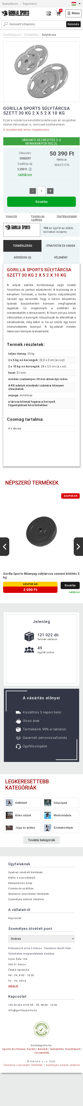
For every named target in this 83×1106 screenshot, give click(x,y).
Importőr (11, 216)
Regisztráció (30, 3)
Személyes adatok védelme (26, 899)
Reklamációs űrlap (20, 883)
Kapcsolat (14, 918)
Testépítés (31, 34)
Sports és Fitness (13, 1049)
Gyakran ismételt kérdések (25, 872)
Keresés (73, 24)
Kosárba (41, 202)
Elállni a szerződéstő (21, 877)
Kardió (31, 1049)
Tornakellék (41, 1052)
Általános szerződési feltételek (28, 893)
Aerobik (43, 1049)
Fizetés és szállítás (37, 218)
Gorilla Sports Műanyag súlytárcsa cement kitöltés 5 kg (41, 575)
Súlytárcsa (49, 34)
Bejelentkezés (10, 3)
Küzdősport (72, 1049)
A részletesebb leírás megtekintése (26, 129)
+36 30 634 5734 (18, 1004)
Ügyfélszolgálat (67, 216)
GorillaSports (12, 34)
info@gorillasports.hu (22, 1010)
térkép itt (13, 986)
